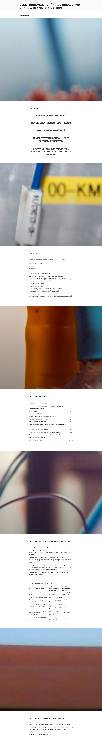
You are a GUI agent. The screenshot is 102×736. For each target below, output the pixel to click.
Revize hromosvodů (24, 18)
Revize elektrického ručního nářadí (63, 15)
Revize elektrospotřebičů (46, 15)
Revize (21, 15)
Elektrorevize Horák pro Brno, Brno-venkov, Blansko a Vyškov (50, 6)
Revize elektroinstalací (31, 15)
